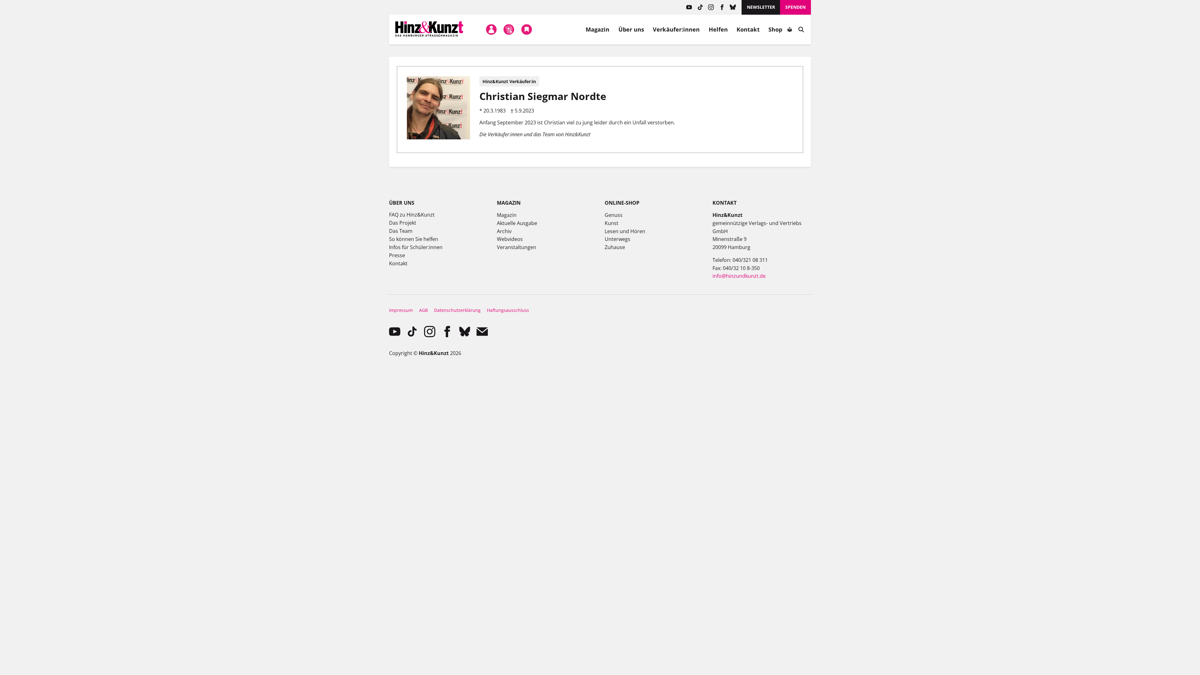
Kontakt (748, 29)
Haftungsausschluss (508, 310)
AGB (423, 310)
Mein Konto (491, 29)
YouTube (689, 7)
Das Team (400, 231)
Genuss (613, 215)
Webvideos (510, 239)
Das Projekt (402, 222)
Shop (775, 29)
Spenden (795, 7)
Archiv (504, 231)
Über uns (631, 29)
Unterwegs (617, 239)
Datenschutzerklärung (457, 310)
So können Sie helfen (413, 239)
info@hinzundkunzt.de (739, 275)
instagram (711, 7)
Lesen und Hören (625, 231)
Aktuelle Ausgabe (517, 223)
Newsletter (761, 7)
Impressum (401, 310)
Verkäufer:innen (676, 29)
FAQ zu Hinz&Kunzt (412, 214)
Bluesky (733, 7)
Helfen (718, 29)
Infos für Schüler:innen (415, 247)
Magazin (598, 29)
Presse (397, 255)
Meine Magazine (509, 29)
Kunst (611, 223)
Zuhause (615, 247)
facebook (722, 7)
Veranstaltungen (516, 247)
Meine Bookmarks (526, 29)
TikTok (700, 7)
